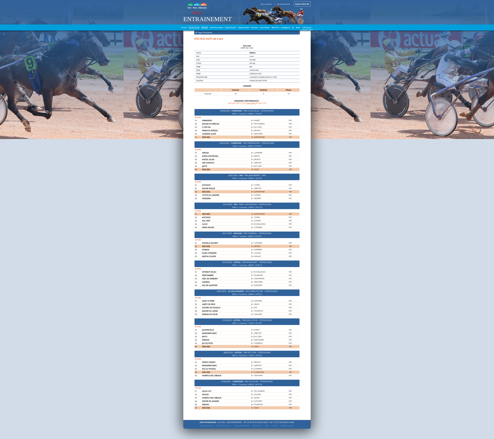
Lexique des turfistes (241, 426)
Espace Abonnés (302, 4)
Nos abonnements (223, 426)
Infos (197, 12)
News (298, 27)
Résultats (204, 27)
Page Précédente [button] (204, 32)
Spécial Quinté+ (230, 27)
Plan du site (257, 426)
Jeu (293, 27)
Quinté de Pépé (243, 27)
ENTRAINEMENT (207, 19)
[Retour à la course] (196, 32)
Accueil (184, 27)
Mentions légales (287, 426)
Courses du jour (194, 27)
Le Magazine (285, 27)
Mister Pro (275, 27)
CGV (266, 426)
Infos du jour (307, 27)
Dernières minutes (216, 27)
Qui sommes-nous (206, 426)
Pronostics (254, 27)
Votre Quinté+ (265, 27)
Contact (274, 426)
